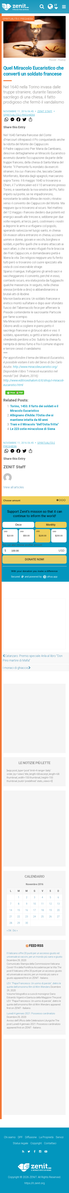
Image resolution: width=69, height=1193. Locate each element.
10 (34, 903)
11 (42, 903)
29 (18, 923)
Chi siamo (10, 1137)
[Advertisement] (34, 627)
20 (58, 910)
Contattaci (50, 1143)
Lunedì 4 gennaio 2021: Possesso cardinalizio (31, 1013)
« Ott (9, 930)
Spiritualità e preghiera (18, 18)
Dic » (15, 930)
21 (10, 916)
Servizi (59, 1137)
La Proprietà (46, 1137)
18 (42, 910)
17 (34, 910)
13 (58, 903)
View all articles (13, 487)
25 (42, 916)
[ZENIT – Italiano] (19, 7)
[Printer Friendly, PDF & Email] (14, 393)
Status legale (20, 1143)
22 (18, 916)
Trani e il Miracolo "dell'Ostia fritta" (34, 424)
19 (50, 910)
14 (10, 910)
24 (34, 916)
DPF (20, 1137)
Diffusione (31, 1137)
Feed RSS (36, 946)
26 (50, 916)
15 (18, 910)
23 (26, 916)
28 (10, 923)
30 (26, 923)
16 (26, 910)
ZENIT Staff (44, 111)
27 (58, 916)
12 (50, 903)
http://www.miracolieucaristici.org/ (35, 367)
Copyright (36, 1143)
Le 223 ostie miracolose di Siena (32, 429)
